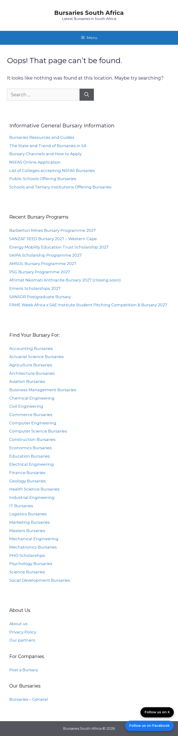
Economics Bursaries (30, 447)
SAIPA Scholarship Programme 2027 (45, 255)
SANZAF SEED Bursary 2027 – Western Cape (53, 238)
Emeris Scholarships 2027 (34, 288)
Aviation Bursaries (27, 381)
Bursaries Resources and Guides (41, 137)
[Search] (86, 95)
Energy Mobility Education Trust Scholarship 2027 (58, 247)
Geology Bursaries (27, 481)
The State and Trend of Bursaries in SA (47, 145)
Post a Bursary (23, 670)
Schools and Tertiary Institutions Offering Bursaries (60, 187)
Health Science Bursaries (34, 489)
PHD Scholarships (27, 555)
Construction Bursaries (32, 439)
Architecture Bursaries (32, 373)
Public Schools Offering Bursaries (42, 178)
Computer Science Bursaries (38, 431)
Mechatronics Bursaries (33, 547)
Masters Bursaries (27, 530)
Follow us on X (157, 712)
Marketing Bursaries (29, 522)
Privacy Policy (22, 632)
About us (18, 623)
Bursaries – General (28, 699)
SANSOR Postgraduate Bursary (40, 296)
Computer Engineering (32, 423)
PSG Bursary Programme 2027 (39, 272)
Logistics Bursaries (28, 514)
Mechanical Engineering (33, 538)
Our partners (22, 640)
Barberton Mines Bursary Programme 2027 (52, 230)
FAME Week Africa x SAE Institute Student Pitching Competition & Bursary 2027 (88, 305)
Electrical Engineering (31, 464)
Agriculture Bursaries (30, 365)
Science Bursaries (27, 572)
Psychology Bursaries (30, 563)
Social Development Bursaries (39, 580)
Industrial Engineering (31, 497)
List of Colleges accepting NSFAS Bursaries (52, 170)
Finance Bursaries (27, 472)
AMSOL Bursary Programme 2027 (42, 263)
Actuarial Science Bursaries (36, 356)
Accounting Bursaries (31, 348)
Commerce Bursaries (30, 414)
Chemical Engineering (31, 398)
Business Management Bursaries (42, 389)
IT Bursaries (21, 506)
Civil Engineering (26, 406)
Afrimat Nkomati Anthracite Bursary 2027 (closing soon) (65, 280)
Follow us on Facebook (149, 725)
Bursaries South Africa (89, 12)
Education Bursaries (29, 456)
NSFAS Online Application (34, 162)
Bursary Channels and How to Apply (45, 154)
